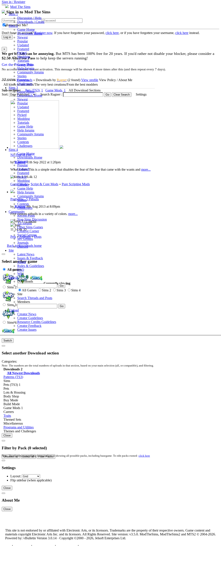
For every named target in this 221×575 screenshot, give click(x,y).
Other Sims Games (30, 227)
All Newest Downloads (23, 373)
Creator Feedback (29, 326)
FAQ (20, 270)
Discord (22, 246)
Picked (22, 53)
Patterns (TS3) (13, 377)
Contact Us (22, 545)
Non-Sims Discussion (32, 219)
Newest (22, 37)
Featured (23, 49)
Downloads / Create (30, 22)
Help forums (25, 68)
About (21, 262)
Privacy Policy (43, 545)
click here (144, 455)
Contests (23, 80)
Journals (22, 242)
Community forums (30, 72)
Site (11, 250)
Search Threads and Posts (34, 298)
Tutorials (23, 60)
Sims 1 (13, 14)
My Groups (25, 239)
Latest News (25, 254)
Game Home (26, 29)
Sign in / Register (13, 2)
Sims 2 (13, 26)
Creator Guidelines (30, 318)
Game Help (25, 64)
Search (13, 277)
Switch (7, 340)
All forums (24, 223)
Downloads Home (29, 33)
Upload (14, 310)
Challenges (24, 84)
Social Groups (27, 235)
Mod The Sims (20, 7)
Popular (22, 41)
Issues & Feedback (30, 258)
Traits (7, 415)
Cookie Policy (67, 545)
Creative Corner (28, 231)
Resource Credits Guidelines (36, 322)
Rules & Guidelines (30, 266)
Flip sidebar (18, 480)
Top (8, 545)
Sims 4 (13, 149)
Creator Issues (26, 329)
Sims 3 (13, 88)
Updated (23, 45)
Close (7, 435)
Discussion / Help (29, 18)
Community (17, 211)
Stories (22, 76)
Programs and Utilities (18, 427)
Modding (23, 57)
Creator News (26, 314)
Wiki (20, 273)
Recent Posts (26, 215)
